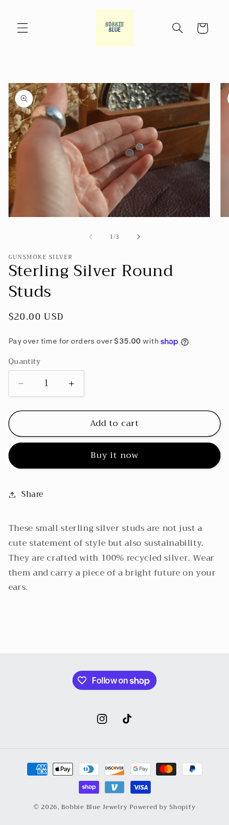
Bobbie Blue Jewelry (94, 807)
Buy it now (114, 455)
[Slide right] (138, 236)
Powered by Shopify (162, 807)
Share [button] (32, 494)
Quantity (24, 361)
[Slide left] (90, 236)
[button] (22, 28)
